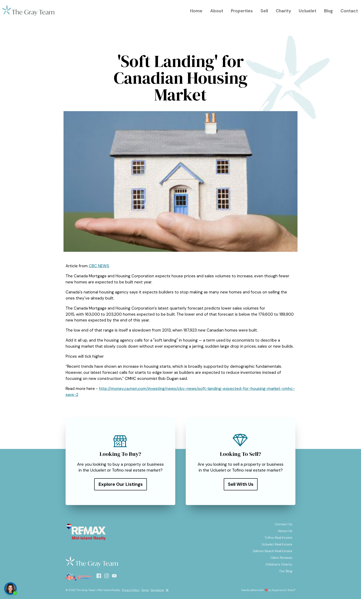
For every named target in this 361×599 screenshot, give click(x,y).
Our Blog (285, 571)
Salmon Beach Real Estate (272, 551)
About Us (285, 531)
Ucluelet (307, 11)
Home (196, 11)
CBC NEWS (99, 266)
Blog (328, 11)
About (216, 11)
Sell (264, 11)
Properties (242, 11)
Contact (349, 11)
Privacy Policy (131, 590)
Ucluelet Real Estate (277, 544)
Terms (145, 590)
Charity (283, 11)
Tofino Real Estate (278, 537)
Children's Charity (279, 564)
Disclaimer (157, 590)
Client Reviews (281, 557)
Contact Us (283, 524)
